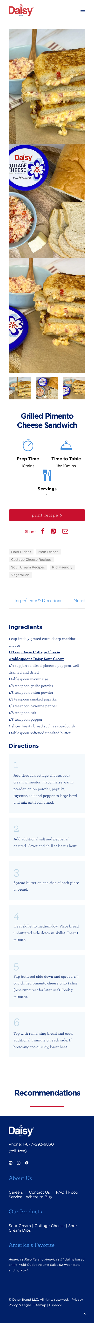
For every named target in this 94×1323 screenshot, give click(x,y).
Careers (16, 1192)
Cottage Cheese (49, 1225)
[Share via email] (65, 532)
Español (55, 1305)
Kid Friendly (62, 567)
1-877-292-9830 (38, 1144)
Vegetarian (20, 575)
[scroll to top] (85, 1313)
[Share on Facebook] (43, 532)
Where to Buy (39, 1197)
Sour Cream (20, 1225)
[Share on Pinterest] (54, 532)
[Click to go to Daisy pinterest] (10, 1163)
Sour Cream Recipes (28, 567)
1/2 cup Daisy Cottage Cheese (34, 652)
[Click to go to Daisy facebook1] (27, 1163)
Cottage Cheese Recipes (31, 559)
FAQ (60, 1192)
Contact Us (39, 1192)
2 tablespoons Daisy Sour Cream (36, 658)
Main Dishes (21, 552)
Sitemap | (41, 1305)
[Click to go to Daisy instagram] (18, 1163)
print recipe (45, 514)
